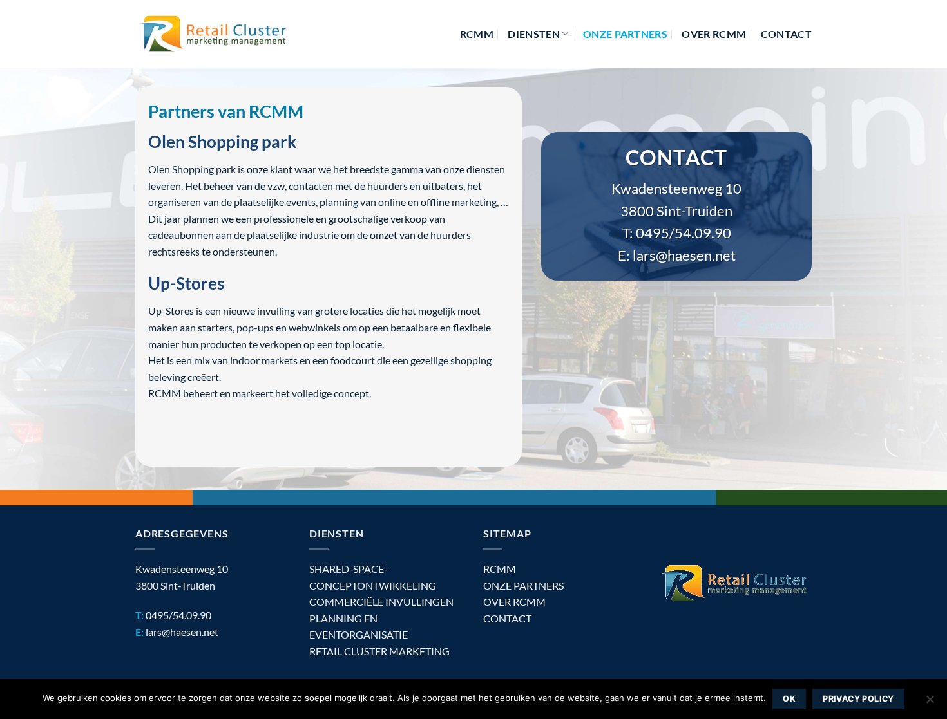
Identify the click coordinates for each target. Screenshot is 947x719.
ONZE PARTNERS (523, 585)
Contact (786, 34)
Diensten (534, 34)
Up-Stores (186, 283)
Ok (789, 699)
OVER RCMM (714, 34)
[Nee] (929, 703)
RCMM (476, 34)
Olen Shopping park (222, 141)
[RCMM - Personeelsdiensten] (213, 34)
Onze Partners (625, 34)
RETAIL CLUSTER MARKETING (379, 651)
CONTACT (507, 618)
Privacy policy (858, 699)
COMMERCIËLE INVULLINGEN (381, 601)
